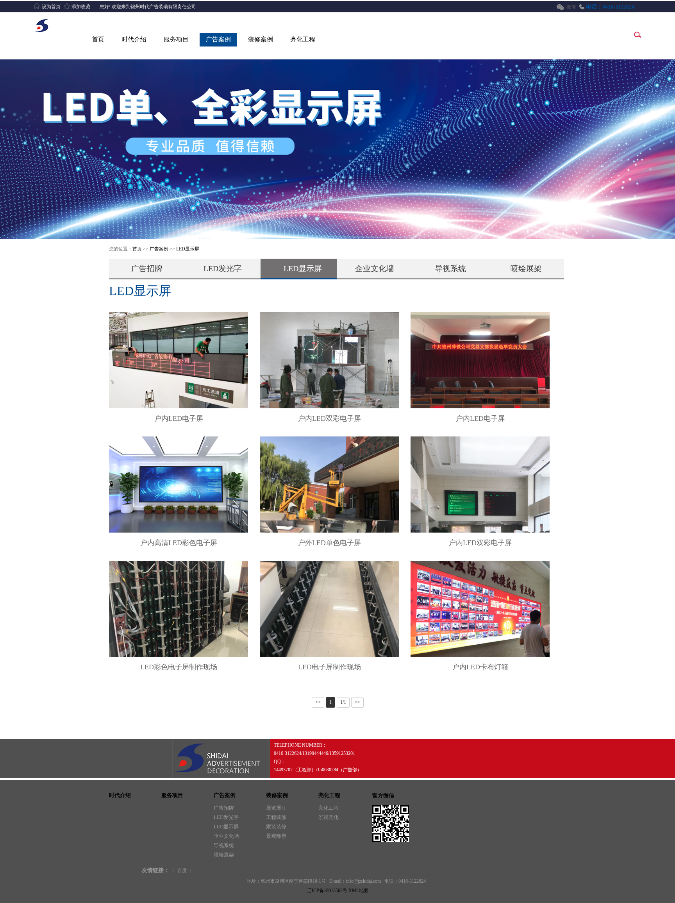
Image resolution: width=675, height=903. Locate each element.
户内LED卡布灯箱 (480, 667)
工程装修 (276, 817)
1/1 (343, 702)
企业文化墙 (374, 268)
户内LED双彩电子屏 (329, 418)
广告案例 (218, 39)
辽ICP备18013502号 (327, 890)
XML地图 (358, 890)
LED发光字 (223, 268)
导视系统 (450, 268)
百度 (182, 870)
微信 (571, 7)
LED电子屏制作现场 (329, 667)
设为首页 (51, 6)
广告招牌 (146, 268)
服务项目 (176, 39)
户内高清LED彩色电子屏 (178, 543)
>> (357, 702)
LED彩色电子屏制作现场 (178, 667)
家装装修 (276, 827)
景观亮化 (328, 817)
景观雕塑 (276, 836)
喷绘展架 (526, 268)
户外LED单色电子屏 (329, 543)
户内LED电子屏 (178, 418)
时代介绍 (133, 39)
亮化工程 (302, 39)
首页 (98, 39)
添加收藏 (80, 6)
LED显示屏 (187, 249)
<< (318, 702)
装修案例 (260, 39)
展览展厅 (276, 808)
